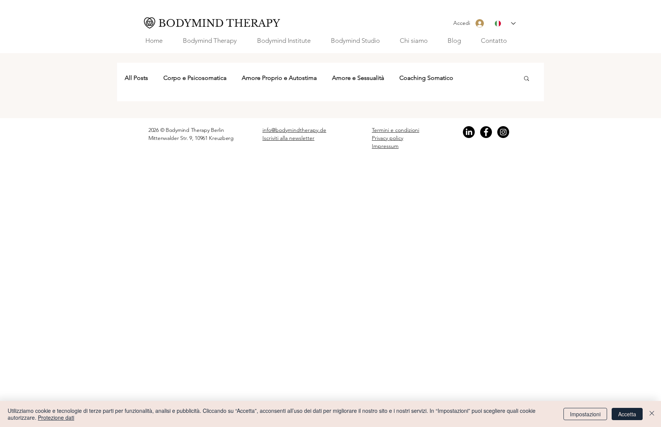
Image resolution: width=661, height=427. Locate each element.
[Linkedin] (469, 132)
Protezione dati (56, 417)
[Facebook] (486, 132)
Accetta (627, 414)
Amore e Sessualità (358, 77)
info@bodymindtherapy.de (294, 130)
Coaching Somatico (426, 77)
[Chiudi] (651, 414)
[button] (418, 40)
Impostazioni (585, 414)
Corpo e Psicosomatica (194, 77)
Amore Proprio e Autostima (279, 77)
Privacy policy (387, 138)
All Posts (136, 77)
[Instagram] (503, 132)
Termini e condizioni (395, 130)
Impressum (385, 146)
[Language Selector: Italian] (505, 23)
